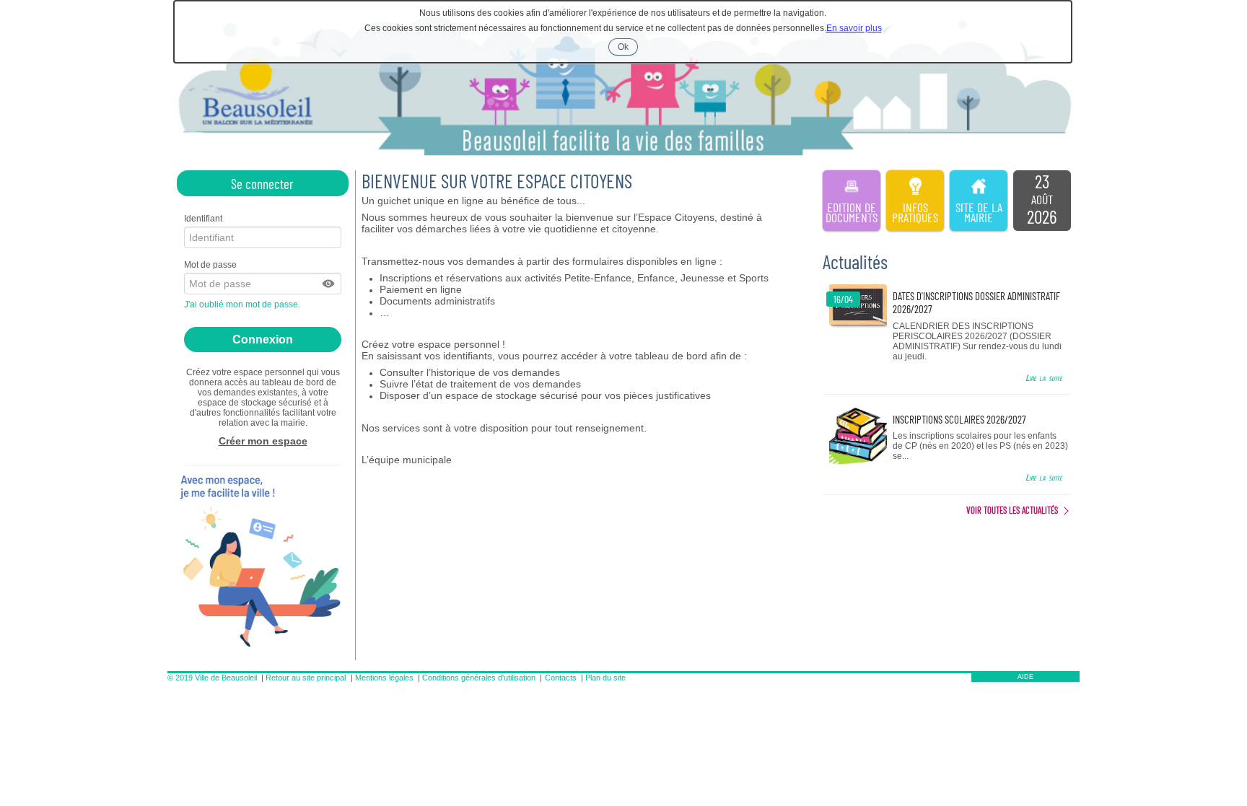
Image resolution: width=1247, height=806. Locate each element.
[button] (329, 283)
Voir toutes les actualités (1012, 510)
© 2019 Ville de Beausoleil (212, 677)
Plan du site (605, 677)
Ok (628, 48)
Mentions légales (384, 677)
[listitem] (1042, 200)
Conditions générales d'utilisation (478, 677)
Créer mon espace (263, 441)
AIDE (1025, 676)
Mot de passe (210, 265)
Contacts (561, 677)
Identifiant (203, 219)
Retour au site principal (306, 677)
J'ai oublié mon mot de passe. (243, 304)
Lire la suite (1043, 377)
